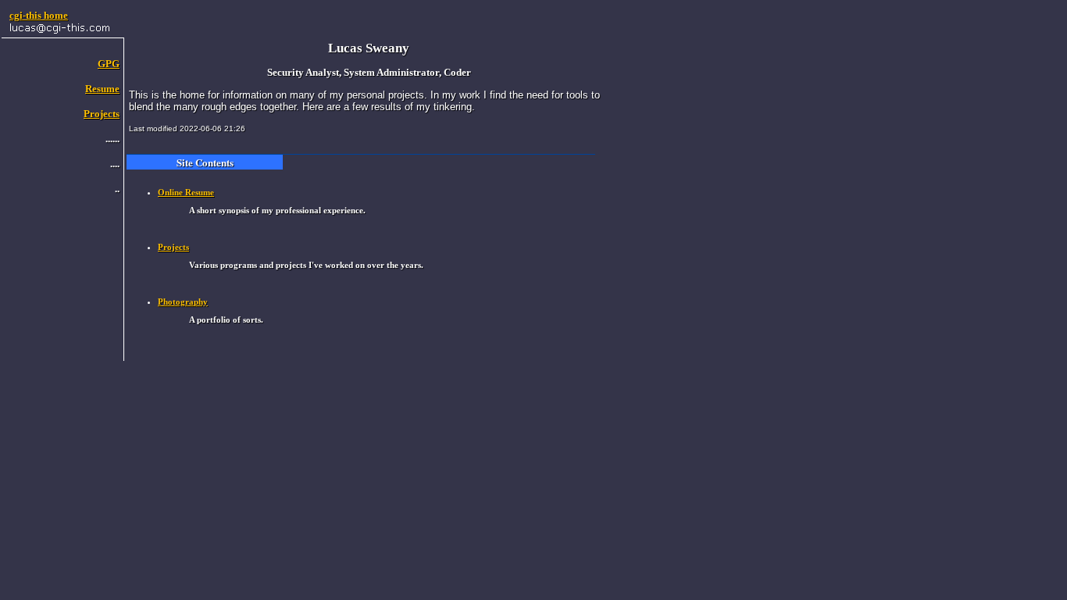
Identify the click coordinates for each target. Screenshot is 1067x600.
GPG (109, 64)
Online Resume (186, 192)
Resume (102, 89)
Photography (183, 301)
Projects (102, 114)
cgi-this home (38, 15)
